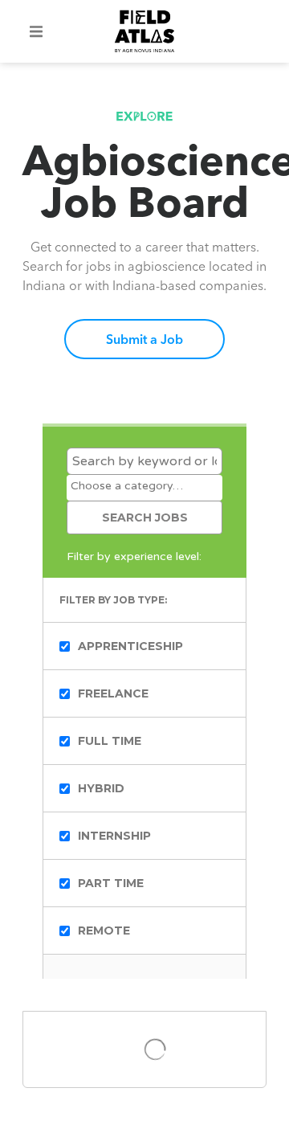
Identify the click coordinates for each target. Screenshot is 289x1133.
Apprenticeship (130, 646)
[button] (36, 31)
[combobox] (144, 488)
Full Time (109, 741)
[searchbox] (144, 486)
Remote (104, 930)
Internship (114, 835)
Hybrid (101, 788)
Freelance (113, 693)
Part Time (111, 883)
